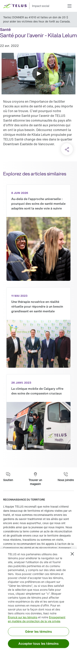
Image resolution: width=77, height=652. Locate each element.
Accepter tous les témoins (38, 643)
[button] (69, 6)
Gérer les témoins (38, 631)
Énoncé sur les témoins (22, 617)
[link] (38, 232)
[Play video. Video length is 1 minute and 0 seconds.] (38, 73)
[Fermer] (72, 554)
